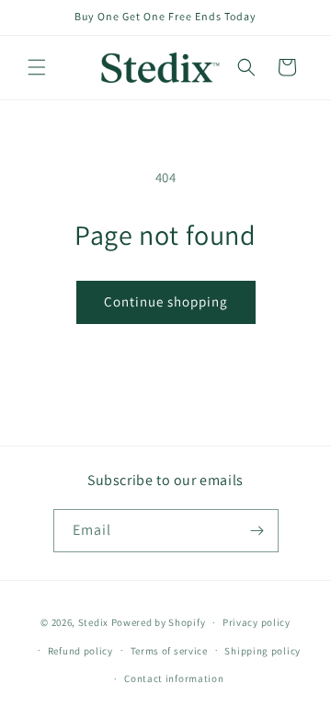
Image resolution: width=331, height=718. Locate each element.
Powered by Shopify (158, 622)
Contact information (173, 678)
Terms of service (169, 650)
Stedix (93, 622)
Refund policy (80, 650)
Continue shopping (166, 301)
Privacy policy (257, 622)
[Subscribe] (257, 530)
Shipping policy (262, 650)
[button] (37, 67)
